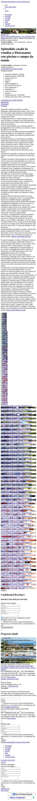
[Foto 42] (4, 391)
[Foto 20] (4, 350)
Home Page (4, 36)
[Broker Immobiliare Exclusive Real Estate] (15, 2)
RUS (14, 7)
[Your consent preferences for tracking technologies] (33, 797)
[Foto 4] (4, 321)
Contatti (11, 668)
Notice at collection (17, 798)
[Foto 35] (4, 378)
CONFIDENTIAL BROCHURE (12, 69)
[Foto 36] (4, 380)
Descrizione (5, 104)
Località (17, 666)
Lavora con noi (19, 668)
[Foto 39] (4, 385)
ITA (2, 760)
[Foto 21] (4, 352)
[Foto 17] (4, 345)
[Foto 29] (4, 367)
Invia (3, 701)
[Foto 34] (4, 376)
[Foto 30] (4, 369)
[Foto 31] (4, 371)
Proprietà (11, 666)
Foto (7, 35)
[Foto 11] (4, 334)
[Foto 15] (4, 341)
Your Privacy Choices (23, 794)
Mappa (3, 35)
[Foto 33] (4, 374)
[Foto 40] (4, 387)
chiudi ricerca (5, 789)
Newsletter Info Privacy (11, 707)
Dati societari (11, 677)
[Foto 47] (4, 400)
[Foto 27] (4, 363)
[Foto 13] (4, 337)
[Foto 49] (4, 404)
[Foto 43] (4, 393)
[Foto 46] (4, 398)
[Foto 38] (4, 383)
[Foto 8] (4, 328)
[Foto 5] (4, 323)
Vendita (10, 36)
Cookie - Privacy (30, 668)
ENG (7, 7)
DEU (11, 7)
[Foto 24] (4, 358)
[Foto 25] (4, 360)
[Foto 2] (4, 317)
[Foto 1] (4, 315)
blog (6, 753)
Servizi (22, 666)
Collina (28, 36)
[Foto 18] (4, 347)
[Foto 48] (4, 402)
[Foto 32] (4, 372)
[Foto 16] (4, 343)
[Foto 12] (4, 336)
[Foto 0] (4, 313)
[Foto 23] (4, 356)
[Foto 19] (4, 348)
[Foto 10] (4, 332)
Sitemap (3, 669)
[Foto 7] (4, 326)
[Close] (1, 681)
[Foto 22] (4, 354)
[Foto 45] (4, 396)
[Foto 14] (4, 339)
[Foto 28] (4, 365)
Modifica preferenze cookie (10, 679)
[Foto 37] (4, 382)
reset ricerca (5, 790)
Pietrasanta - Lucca (19, 36)
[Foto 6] (4, 324)
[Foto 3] (4, 319)
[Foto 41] (4, 389)
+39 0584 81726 (12, 686)
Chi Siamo (4, 666)
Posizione (4, 106)
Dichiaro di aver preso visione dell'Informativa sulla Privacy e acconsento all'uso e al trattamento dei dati (18, 705)
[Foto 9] (4, 330)
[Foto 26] (4, 361)
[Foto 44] (4, 395)
